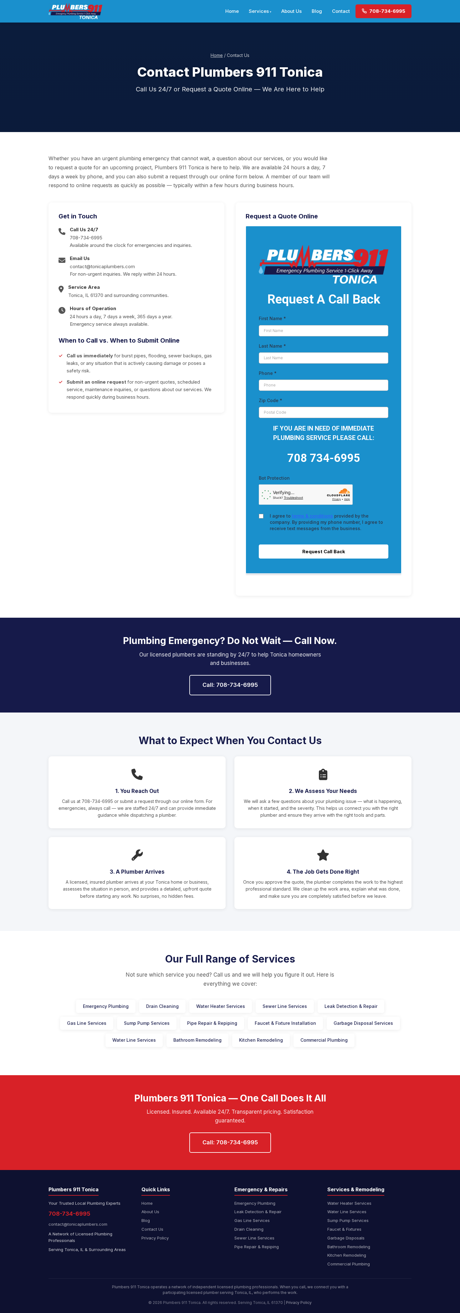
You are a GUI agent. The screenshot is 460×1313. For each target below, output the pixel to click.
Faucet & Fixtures (344, 1229)
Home (232, 11)
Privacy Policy (155, 1237)
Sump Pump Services (147, 1023)
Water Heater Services (220, 1006)
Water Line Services (134, 1040)
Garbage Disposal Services (363, 1023)
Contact (341, 11)
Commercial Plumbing (324, 1040)
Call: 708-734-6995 (230, 685)
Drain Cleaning (162, 1006)
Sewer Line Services (285, 1006)
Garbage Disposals (346, 1237)
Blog (317, 11)
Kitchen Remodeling (261, 1040)
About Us (291, 11)
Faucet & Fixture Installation (285, 1023)
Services (259, 11)
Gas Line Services (86, 1023)
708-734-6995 (386, 11)
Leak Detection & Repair (351, 1006)
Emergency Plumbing (106, 1006)
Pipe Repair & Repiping (212, 1023)
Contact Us (152, 1229)
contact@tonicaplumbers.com (102, 266)
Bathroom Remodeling (197, 1040)
